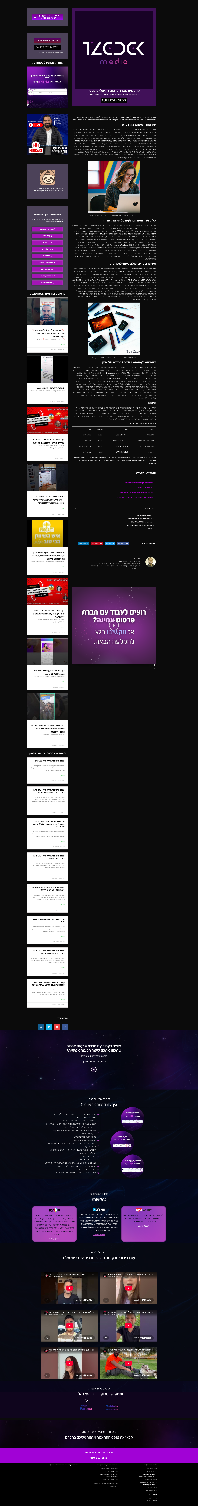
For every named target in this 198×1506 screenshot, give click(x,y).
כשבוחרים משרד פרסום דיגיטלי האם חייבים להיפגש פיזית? (135, 497)
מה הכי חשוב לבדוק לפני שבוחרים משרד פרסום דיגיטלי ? (136, 492)
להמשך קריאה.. (143, 1226)
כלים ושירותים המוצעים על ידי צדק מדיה (140, 519)
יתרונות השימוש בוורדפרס (144, 515)
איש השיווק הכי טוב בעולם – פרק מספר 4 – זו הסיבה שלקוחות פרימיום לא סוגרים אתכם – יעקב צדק (48, 729)
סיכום (150, 528)
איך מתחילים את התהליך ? (145, 488)
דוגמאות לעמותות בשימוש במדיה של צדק (139, 525)
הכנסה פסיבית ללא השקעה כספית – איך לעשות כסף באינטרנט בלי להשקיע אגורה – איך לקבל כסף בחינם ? (48, 556)
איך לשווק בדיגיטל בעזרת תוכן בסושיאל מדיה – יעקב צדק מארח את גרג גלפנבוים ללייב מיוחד (49, 614)
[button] (114, 483)
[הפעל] (145, 625)
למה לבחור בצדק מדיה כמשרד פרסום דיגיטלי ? (139, 483)
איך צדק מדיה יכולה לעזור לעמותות (141, 522)
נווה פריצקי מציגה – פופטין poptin (51, 388)
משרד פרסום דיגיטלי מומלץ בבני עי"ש (50, 761)
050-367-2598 (99, 1458)
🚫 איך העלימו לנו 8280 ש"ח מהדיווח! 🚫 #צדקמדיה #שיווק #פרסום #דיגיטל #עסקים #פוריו (48, 333)
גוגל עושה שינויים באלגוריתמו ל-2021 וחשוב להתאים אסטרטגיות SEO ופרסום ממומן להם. (48, 824)
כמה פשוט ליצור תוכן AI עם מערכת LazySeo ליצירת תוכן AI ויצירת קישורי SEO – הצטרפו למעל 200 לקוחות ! (49, 500)
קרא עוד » (62, 344)
